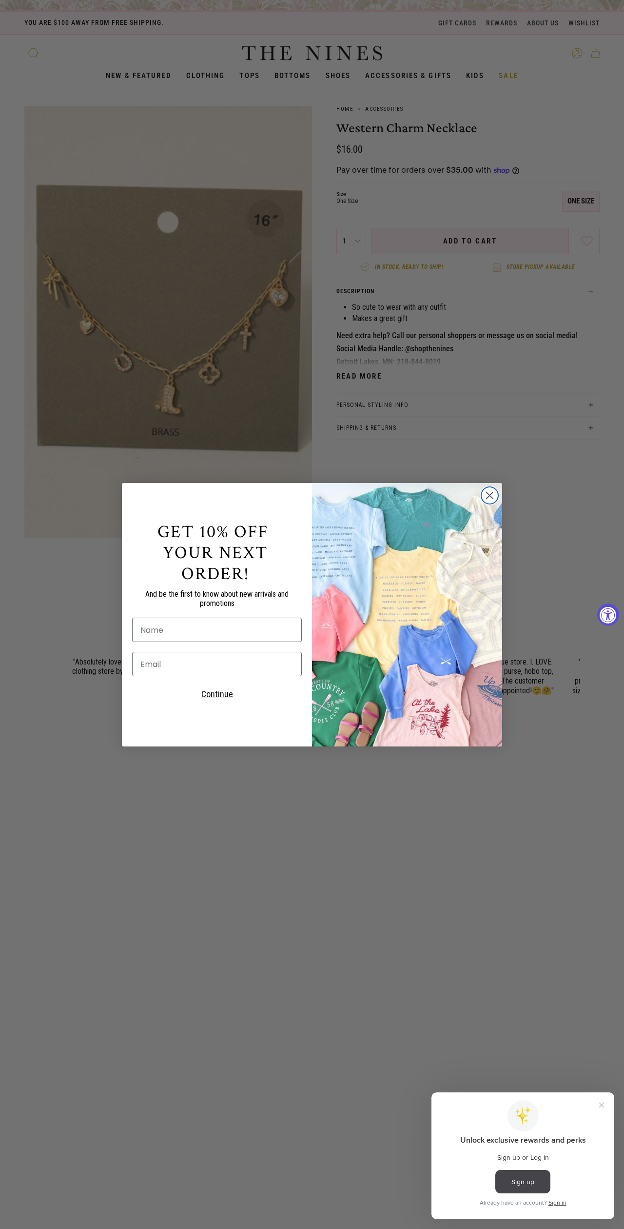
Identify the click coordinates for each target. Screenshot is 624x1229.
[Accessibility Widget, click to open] (608, 614)
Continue (217, 694)
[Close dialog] (489, 495)
